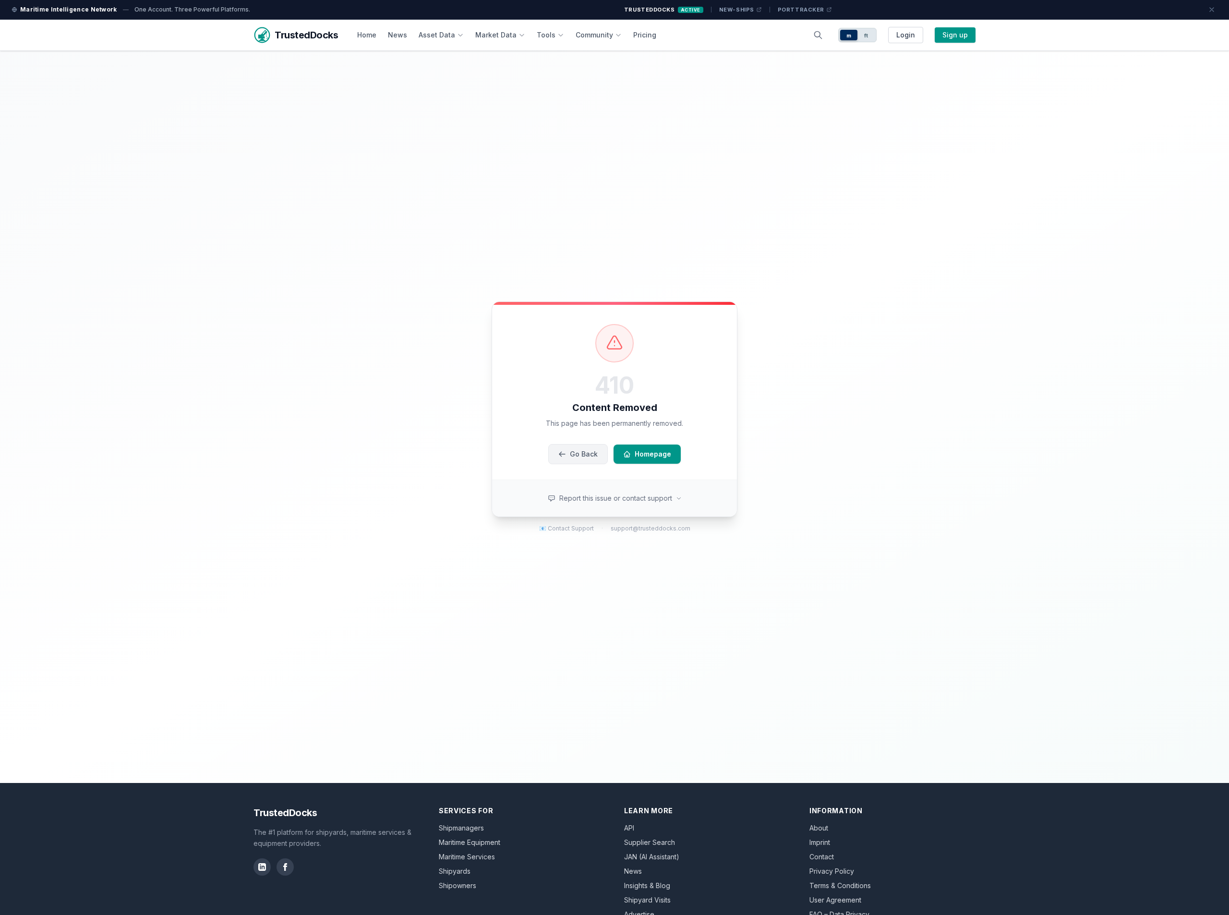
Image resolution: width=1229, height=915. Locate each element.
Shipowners (457, 885)
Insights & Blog (647, 885)
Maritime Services (467, 857)
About (818, 828)
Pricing (644, 35)
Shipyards (454, 871)
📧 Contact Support (566, 528)
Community (594, 35)
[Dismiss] (1211, 9)
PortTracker (801, 9)
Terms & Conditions (840, 885)
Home (366, 35)
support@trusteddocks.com (650, 528)
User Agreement (835, 900)
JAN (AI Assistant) (651, 857)
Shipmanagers (461, 828)
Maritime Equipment (469, 842)
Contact (821, 857)
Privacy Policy (831, 871)
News (397, 35)
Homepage (653, 454)
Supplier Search (649, 842)
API (629, 828)
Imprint (819, 842)
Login (905, 35)
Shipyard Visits (647, 900)
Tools (546, 35)
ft (866, 35)
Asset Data (437, 35)
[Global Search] (818, 35)
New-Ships (736, 9)
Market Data (496, 35)
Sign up (955, 35)
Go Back (584, 454)
